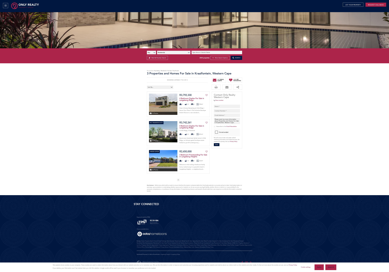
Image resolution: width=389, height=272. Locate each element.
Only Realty (157, 70)
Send (216, 145)
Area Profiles (230, 245)
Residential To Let (218, 243)
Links (193, 247)
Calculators (180, 245)
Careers (237, 245)
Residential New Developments (145, 243)
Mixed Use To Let (198, 243)
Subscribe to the (226, 126)
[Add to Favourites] (207, 95)
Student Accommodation (187, 243)
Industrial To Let (176, 243)
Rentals (229, 243)
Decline (319, 267)
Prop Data (156, 261)
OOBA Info (235, 243)
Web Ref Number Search (158, 58)
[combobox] (217, 52)
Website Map (187, 247)
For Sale (170, 70)
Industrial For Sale (216, 241)
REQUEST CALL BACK (376, 5)
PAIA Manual (156, 247)
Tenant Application (164, 245)
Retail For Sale (207, 241)
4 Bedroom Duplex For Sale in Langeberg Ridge (191, 99)
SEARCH (237, 58)
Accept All (331, 267)
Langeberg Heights (165, 254)
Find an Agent (148, 247)
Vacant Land (178, 241)
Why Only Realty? (222, 245)
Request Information (200, 247)
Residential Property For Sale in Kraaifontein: (148, 254)
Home (142, 241)
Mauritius (185, 245)
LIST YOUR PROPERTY (353, 5)
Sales (225, 243)
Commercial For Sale (227, 241)
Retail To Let (168, 243)
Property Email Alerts (194, 245)
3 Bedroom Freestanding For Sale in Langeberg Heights (193, 156)
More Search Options (221, 58)
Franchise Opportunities (246, 245)
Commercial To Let (208, 243)
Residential (164, 70)
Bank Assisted (170, 241)
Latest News (204, 245)
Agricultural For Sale (198, 241)
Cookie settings (305, 267)
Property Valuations (244, 243)
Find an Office (140, 247)
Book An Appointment (152, 245)
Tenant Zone (173, 245)
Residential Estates (238, 241)
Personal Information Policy (176, 247)
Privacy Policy (233, 141)
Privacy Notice (164, 247)
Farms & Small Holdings (160, 241)
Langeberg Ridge (175, 254)
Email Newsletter (232, 126)
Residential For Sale (159, 243)
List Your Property (141, 245)
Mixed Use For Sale (187, 241)
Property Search (149, 241)
